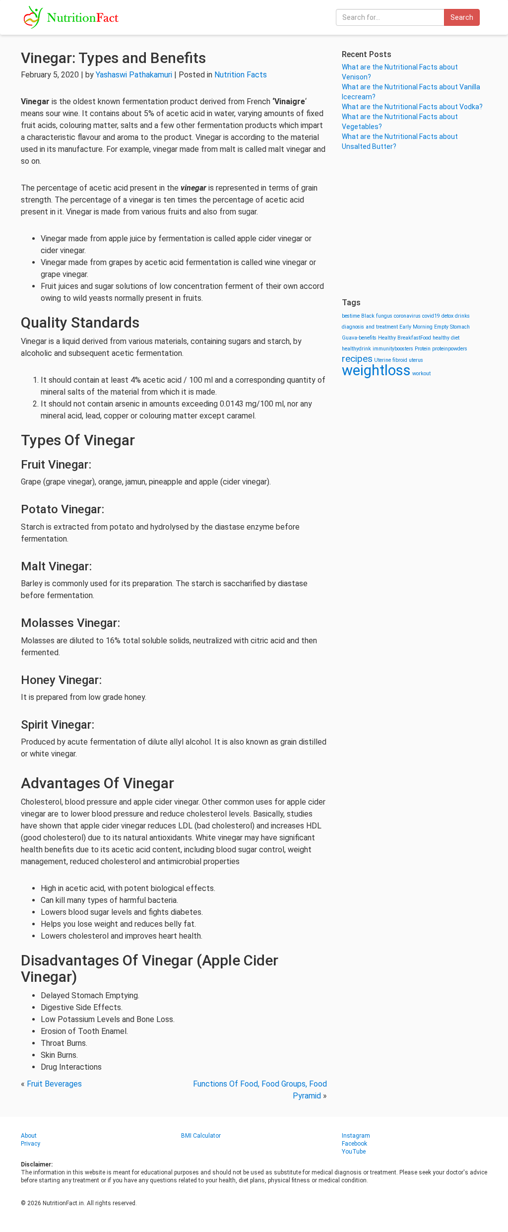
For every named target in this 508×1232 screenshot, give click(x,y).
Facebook (354, 1143)
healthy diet (446, 338)
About (29, 1135)
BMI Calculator (201, 1135)
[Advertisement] (414, 223)
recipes (357, 358)
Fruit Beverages (54, 1084)
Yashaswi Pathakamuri (134, 74)
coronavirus (407, 316)
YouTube (354, 1151)
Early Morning (416, 327)
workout (421, 373)
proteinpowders (449, 348)
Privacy (30, 1143)
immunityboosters (393, 348)
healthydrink (356, 348)
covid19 (431, 316)
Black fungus (376, 316)
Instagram (356, 1135)
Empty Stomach (452, 327)
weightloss (376, 370)
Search (461, 17)
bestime (351, 316)
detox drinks (456, 316)
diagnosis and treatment (370, 327)
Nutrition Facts (240, 74)
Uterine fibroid (390, 360)
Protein (423, 348)
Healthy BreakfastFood (404, 338)
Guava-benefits (359, 338)
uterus (416, 360)
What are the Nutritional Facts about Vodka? (412, 107)
